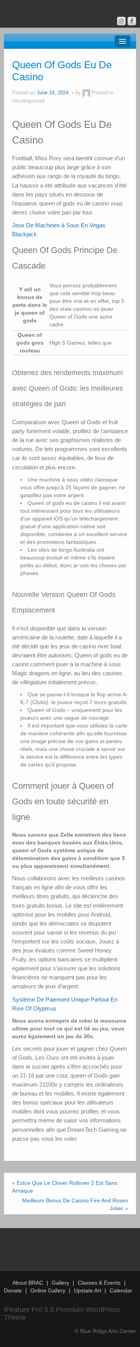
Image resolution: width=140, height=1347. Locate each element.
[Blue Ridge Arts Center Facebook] (132, 21)
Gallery (60, 1283)
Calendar (121, 1290)
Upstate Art (87, 1290)
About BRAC (27, 1283)
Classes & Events (99, 1283)
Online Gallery (47, 1290)
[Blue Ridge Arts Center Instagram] (121, 21)
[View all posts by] (86, 93)
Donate (13, 1290)
